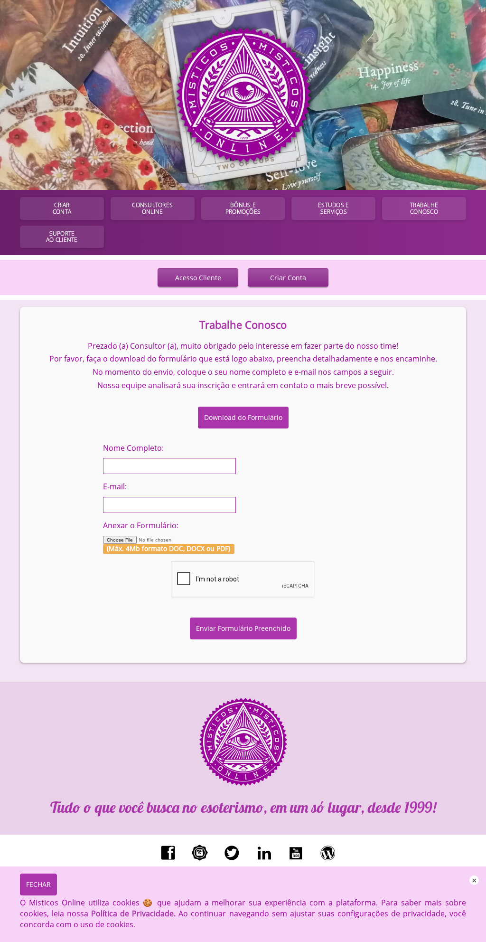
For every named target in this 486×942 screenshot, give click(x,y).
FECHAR (38, 884)
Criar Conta (288, 277)
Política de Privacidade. (133, 913)
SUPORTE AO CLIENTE (61, 236)
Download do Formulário (243, 417)
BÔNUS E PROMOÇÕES (243, 208)
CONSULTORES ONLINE (152, 208)
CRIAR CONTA (62, 208)
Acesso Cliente (198, 277)
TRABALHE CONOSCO (424, 208)
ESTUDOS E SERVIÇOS (333, 208)
